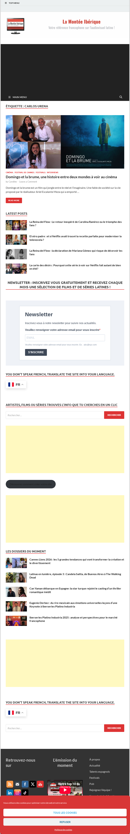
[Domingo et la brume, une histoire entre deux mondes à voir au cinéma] (65, 141)
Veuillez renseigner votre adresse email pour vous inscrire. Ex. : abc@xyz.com (61, 345)
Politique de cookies (63, 829)
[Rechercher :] (65, 415)
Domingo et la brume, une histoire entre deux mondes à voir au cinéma (61, 177)
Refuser (65, 821)
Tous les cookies (65, 812)
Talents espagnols (99, 771)
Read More (12, 200)
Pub (91, 783)
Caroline (13, 181)
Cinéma (9, 172)
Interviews (52, 172)
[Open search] (120, 97)
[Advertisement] (65, 68)
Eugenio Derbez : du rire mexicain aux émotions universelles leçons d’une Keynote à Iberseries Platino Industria (73, 604)
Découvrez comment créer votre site (31, 484)
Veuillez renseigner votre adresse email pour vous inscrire (62, 329)
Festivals (40, 172)
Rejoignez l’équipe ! (100, 789)
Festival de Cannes (24, 172)
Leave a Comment (28, 181)
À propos (94, 759)
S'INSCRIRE (36, 352)
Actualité (94, 765)
